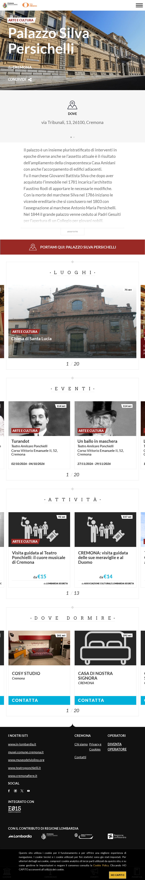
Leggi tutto (72, 232)
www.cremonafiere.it (22, 776)
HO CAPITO (117, 875)
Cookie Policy (101, 865)
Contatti (80, 757)
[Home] (20, 5)
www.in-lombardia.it (22, 744)
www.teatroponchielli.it (24, 768)
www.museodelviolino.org (26, 760)
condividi (17, 80)
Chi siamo (81, 744)
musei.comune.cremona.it (26, 752)
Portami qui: (78, 247)
